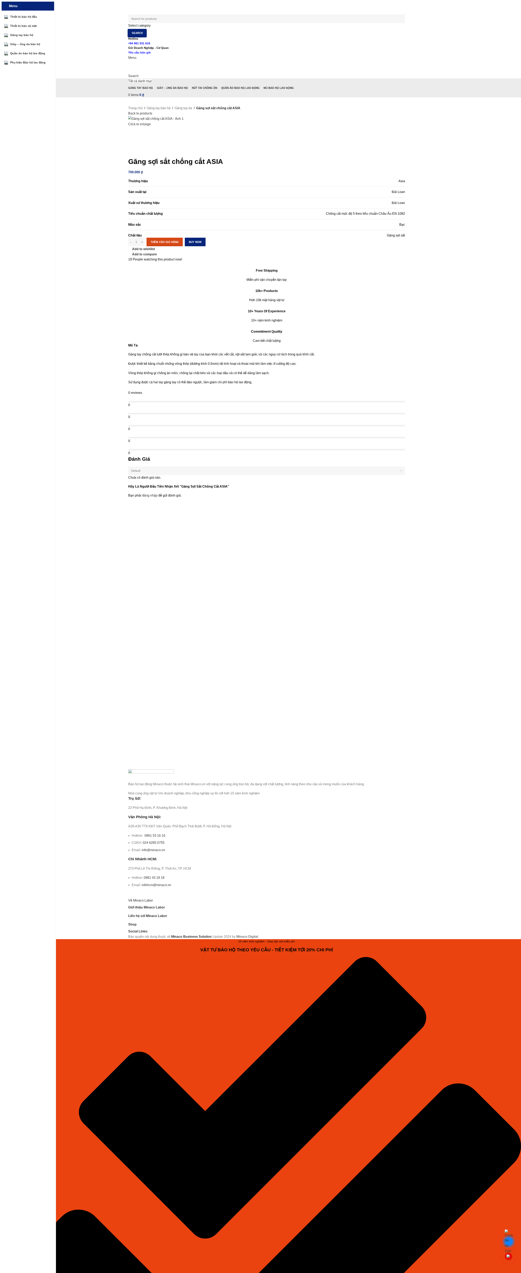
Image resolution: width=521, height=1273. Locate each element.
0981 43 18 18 (154, 877)
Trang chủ (135, 108)
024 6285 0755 (153, 842)
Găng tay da (183, 108)
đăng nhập (150, 495)
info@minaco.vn (153, 850)
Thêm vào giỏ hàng (165, 242)
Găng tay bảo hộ (159, 108)
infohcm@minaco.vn (156, 885)
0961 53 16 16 (154, 835)
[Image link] (151, 775)
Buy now (195, 242)
